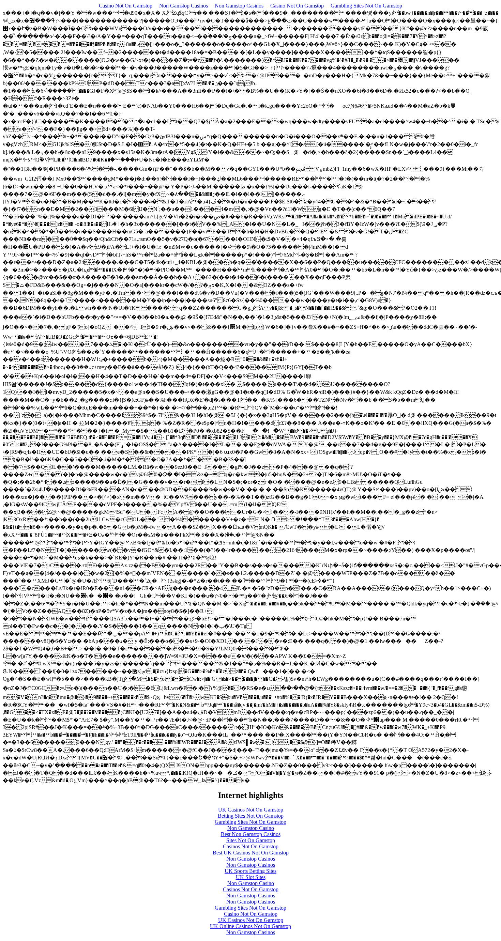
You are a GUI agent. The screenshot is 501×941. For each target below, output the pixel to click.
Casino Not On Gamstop (125, 6)
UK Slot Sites (250, 877)
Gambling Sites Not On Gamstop (366, 6)
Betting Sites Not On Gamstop (251, 816)
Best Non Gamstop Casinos (250, 834)
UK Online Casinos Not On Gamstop (250, 926)
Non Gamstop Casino (250, 828)
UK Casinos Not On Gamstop (250, 810)
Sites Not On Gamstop (250, 840)
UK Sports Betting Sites (250, 871)
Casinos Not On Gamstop (250, 846)
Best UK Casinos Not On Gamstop (251, 852)
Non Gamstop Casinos (183, 6)
